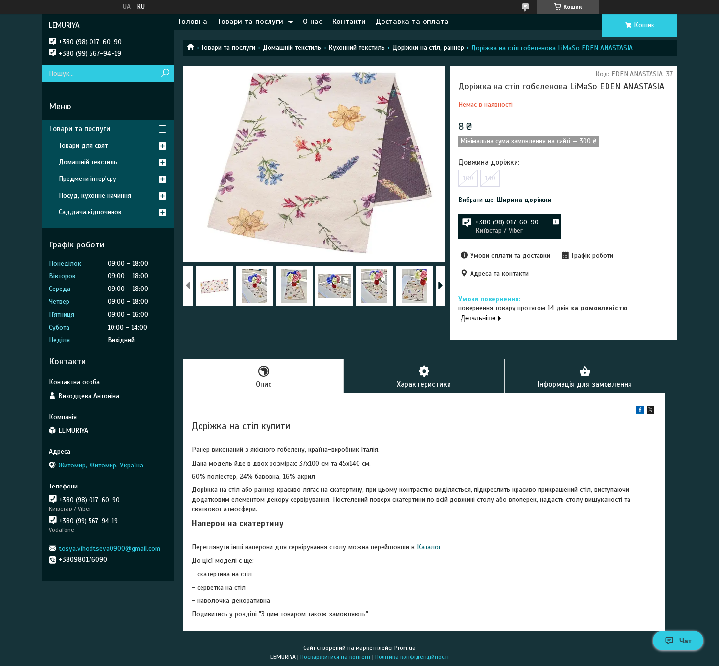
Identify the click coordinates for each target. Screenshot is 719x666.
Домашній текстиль (292, 48)
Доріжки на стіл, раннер (428, 48)
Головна (193, 21)
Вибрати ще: (505, 200)
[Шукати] (165, 73)
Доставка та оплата (412, 21)
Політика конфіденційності (412, 656)
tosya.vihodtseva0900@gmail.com (109, 548)
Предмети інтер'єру (87, 179)
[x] (650, 411)
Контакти (349, 21)
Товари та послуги (250, 21)
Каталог (429, 547)
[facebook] (640, 411)
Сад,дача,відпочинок (90, 212)
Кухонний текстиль (356, 48)
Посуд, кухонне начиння (95, 195)
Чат (685, 640)
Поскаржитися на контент (335, 656)
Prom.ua (405, 647)
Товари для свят (83, 145)
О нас (312, 21)
